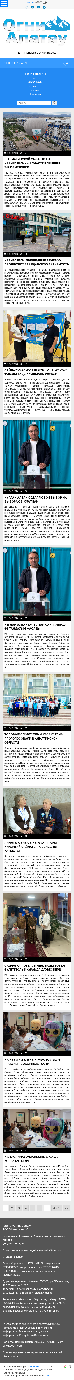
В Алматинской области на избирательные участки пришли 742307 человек (32, 163)
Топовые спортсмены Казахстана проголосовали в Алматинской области (33, 738)
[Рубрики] (4, 3)
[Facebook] (32, 7)
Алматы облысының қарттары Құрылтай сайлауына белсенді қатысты (30, 846)
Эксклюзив (35, 81)
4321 (56, 1208)
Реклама (34, 90)
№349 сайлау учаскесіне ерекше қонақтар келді (31, 1158)
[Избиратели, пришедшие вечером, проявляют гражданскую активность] (37, 232)
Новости (35, 78)
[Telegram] (44, 7)
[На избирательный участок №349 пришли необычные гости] (37, 1031)
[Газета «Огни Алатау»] (37, 31)
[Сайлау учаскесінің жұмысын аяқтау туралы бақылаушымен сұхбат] (37, 336)
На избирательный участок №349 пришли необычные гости (32, 1061)
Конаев (31, 2)
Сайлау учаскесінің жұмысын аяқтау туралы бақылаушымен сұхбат (35, 372)
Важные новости (61, 153)
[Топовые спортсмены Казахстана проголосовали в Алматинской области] (37, 700)
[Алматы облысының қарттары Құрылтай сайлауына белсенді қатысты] (37, 811)
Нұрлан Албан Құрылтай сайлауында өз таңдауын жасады (35, 626)
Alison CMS (33, 1366)
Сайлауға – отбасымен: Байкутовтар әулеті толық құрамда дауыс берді (35, 967)
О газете (34, 86)
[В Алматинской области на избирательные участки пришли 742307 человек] (37, 131)
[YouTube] (38, 7)
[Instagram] (27, 7)
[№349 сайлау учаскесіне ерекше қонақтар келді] (37, 1128)
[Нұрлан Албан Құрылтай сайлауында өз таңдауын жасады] (37, 581)
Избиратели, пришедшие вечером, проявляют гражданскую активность (36, 262)
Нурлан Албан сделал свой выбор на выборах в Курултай (35, 499)
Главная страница (35, 73)
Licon (47, 1375)
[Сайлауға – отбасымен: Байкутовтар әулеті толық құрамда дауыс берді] (37, 925)
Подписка (35, 93)
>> (66, 1208)
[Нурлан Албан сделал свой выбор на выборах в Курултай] (37, 454)
